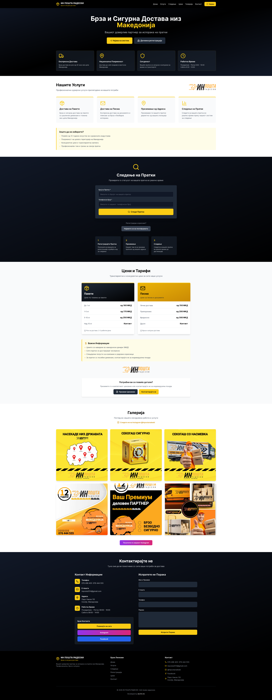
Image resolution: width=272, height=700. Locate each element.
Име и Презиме (144, 580)
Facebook (104, 639)
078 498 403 (87, 583)
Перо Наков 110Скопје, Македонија (175, 678)
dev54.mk (141, 694)
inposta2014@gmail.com (91, 591)
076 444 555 (98, 583)
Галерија (189, 4)
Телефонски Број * (105, 200)
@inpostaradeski (174, 670)
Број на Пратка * (105, 190)
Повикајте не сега (104, 626)
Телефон (142, 600)
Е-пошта (142, 590)
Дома (155, 4)
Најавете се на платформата (136, 229)
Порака (141, 610)
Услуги (163, 4)
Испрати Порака (168, 632)
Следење (172, 4)
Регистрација (116, 672)
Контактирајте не (148, 392)
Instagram (104, 633)
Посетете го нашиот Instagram (136, 543)
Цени (181, 4)
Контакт (198, 4)
